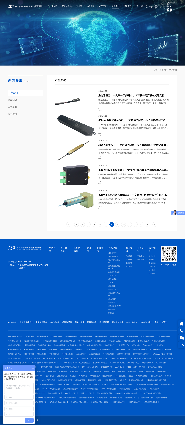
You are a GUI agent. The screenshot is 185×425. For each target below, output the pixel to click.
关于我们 (140, 6)
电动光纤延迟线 (143, 341)
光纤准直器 (63, 371)
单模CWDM (39, 376)
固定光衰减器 (29, 354)
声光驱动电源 (102, 397)
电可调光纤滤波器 (71, 393)
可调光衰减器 (41, 354)
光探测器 (111, 302)
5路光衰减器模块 (49, 358)
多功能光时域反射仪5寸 (79, 402)
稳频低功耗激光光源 (65, 380)
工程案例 (129, 263)
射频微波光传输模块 (47, 384)
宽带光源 (168, 376)
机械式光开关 (29, 349)
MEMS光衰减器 (67, 354)
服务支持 (128, 6)
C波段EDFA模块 (106, 367)
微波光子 (123, 380)
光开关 (79, 6)
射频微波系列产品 (110, 380)
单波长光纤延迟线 (158, 341)
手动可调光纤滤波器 (104, 393)
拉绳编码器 (67, 322)
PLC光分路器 (85, 371)
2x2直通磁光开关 (91, 349)
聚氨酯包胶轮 (117, 322)
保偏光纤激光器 (133, 336)
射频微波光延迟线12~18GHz (147, 384)
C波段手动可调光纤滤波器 (67, 397)
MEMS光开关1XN (106, 349)
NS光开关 (78, 349)
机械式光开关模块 (14, 349)
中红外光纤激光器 (147, 336)
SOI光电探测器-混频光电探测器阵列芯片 (46, 363)
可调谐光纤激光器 (14, 341)
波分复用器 (52, 371)
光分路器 (121, 371)
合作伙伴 (152, 259)
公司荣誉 (152, 266)
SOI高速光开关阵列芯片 (119, 358)
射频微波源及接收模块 (114, 267)
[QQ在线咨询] (181, 323)
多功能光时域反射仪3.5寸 (59, 402)
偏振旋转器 (97, 371)
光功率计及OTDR (114, 306)
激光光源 (73, 376)
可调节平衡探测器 (140, 389)
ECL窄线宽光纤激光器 (49, 341)
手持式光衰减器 (109, 354)
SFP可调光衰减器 (123, 354)
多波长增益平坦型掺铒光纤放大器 (67, 367)
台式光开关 (53, 349)
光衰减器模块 (54, 354)
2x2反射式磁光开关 (140, 349)
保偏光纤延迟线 (100, 341)
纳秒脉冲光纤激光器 (31, 341)
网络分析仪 (79, 322)
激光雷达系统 (113, 256)
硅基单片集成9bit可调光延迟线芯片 (77, 363)
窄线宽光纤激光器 (85, 336)
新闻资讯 (115, 6)
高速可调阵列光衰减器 (141, 354)
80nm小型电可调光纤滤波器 (150, 393)
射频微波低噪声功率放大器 (156, 380)
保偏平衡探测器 (125, 389)
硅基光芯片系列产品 (65, 358)
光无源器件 (112, 299)
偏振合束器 (150, 371)
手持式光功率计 (161, 397)
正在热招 (152, 273)
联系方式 (152, 263)
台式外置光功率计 (119, 402)
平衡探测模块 (154, 389)
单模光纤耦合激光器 (117, 336)
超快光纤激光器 (114, 272)
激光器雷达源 (107, 376)
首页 (155, 70)
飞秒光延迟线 (109, 345)
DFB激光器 (83, 376)
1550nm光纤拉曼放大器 (136, 367)
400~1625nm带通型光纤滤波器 (43, 397)
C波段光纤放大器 (45, 367)
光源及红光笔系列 (114, 294)
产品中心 (103, 6)
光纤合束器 (50, 376)
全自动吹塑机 (146, 322)
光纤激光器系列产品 (15, 336)
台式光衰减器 (81, 354)
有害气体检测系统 (114, 261)
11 (129, 224)
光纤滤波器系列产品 (55, 393)
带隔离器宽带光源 (94, 380)
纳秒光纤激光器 (56, 336)
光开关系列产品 (123, 345)
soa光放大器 (119, 367)
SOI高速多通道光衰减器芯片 (141, 358)
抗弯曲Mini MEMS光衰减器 (162, 354)
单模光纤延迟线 (129, 341)
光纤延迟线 (67, 6)
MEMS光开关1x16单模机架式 (161, 349)
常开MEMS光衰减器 (32, 358)
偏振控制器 (41, 371)
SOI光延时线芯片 (82, 358)
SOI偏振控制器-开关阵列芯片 (18, 363)
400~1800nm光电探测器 (51, 389)
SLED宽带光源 (120, 376)
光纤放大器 (112, 289)
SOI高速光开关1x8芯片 (99, 358)
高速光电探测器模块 (70, 389)
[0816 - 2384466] (181, 330)
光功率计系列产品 (116, 397)
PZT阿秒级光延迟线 (85, 341)
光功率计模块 (130, 397)
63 (141, 224)
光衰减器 (90, 6)
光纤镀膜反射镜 (109, 371)
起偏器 (141, 371)
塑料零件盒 (92, 322)
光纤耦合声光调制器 (86, 397)
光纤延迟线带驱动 (44, 345)
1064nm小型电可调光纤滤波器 (126, 393)
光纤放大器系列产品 (117, 363)
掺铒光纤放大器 (133, 363)
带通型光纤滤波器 (87, 393)
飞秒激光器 (30, 336)
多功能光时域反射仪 (145, 397)
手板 (156, 322)
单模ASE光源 (80, 380)
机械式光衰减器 (94, 354)
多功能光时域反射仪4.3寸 (100, 402)
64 (147, 224)
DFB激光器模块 (141, 376)
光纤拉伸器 (74, 371)
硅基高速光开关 (66, 349)
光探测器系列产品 (167, 384)
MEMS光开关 (41, 349)
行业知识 (129, 259)
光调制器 (111, 309)
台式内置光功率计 (135, 402)
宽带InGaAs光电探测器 (89, 389)
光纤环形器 (162, 371)
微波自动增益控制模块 (91, 384)
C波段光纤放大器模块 (90, 367)
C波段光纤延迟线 (14, 345)
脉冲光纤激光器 (101, 336)
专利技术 (152, 270)
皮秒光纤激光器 (71, 336)
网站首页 (39, 6)
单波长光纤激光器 (163, 336)
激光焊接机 (54, 322)
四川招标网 (104, 322)
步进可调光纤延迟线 (94, 345)
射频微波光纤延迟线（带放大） (122, 384)
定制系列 (111, 313)
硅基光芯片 (112, 253)
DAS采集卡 (76, 384)
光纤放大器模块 (161, 363)
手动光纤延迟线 (115, 341)
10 (123, 224)
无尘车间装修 (41, 322)
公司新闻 (129, 266)
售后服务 (140, 259)
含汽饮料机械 (131, 322)
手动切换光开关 (148, 345)
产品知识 (173, 70)
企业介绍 (152, 256)
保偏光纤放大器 (147, 363)
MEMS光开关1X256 (123, 349)
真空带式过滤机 (26, 322)
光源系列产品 (62, 376)
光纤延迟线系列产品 (67, 341)
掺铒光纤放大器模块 (155, 367)
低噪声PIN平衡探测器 (108, 389)
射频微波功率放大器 (136, 380)
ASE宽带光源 (95, 376)
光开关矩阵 (136, 345)
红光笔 (131, 376)
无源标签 (105, 384)
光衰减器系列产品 (14, 354)
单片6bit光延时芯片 (100, 363)
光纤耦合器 (132, 371)
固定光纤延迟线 (59, 345)
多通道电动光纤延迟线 (76, 345)
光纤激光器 (52, 6)
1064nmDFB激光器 (48, 380)
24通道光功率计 (41, 402)
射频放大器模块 (63, 384)
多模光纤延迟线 (29, 345)
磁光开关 (160, 345)
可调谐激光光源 (156, 376)
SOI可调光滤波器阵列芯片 (163, 358)
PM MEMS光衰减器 (15, 358)
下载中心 (140, 256)
